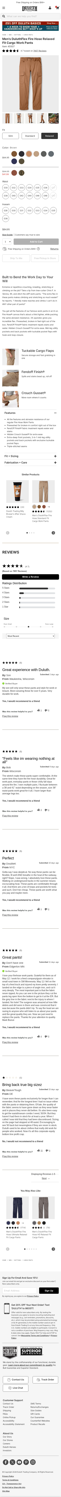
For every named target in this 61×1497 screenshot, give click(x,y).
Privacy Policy (33, 1296)
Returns (54, 248)
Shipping (7, 1410)
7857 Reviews (39, 51)
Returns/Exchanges (39, 1407)
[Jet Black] (44, 1223)
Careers (6, 1443)
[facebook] (6, 1462)
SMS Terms (35, 1403)
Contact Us (8, 1403)
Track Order (8, 1407)
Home (4, 35)
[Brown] (18, 1223)
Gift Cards (35, 1414)
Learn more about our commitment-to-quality (30, 1365)
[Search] (3, 16)
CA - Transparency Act (11, 1484)
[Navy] (8, 1223)
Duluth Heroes (9, 1447)
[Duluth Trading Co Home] (29, 9)
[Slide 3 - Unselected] (29, 532)
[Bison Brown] (44, 506)
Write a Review (30, 577)
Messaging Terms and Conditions (35, 1335)
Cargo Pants (28, 35)
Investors (7, 1450)
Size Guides (35, 1410)
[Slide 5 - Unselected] (31, 532)
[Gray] (34, 1223)
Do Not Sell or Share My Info (13, 1487)
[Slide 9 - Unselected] (33, 1249)
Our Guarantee (37, 1417)
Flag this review (10, 716)
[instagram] (33, 1462)
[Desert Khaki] (34, 506)
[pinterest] (26, 1462)
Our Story (7, 1436)
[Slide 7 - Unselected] (33, 532)
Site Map (6, 1491)
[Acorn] (39, 506)
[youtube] (19, 1462)
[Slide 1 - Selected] (27, 532)
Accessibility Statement (14, 1424)
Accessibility (8, 1420)
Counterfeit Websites (40, 1420)
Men (10, 35)
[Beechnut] (39, 1223)
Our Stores (8, 1440)
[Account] (50, 8)
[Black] (13, 1223)
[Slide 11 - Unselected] (36, 1249)
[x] (12, 1462)
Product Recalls (37, 1424)
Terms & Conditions (10, 1480)
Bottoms (17, 35)
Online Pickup (9, 1417)
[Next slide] (53, 533)
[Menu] (4, 8)
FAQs (5, 1414)
